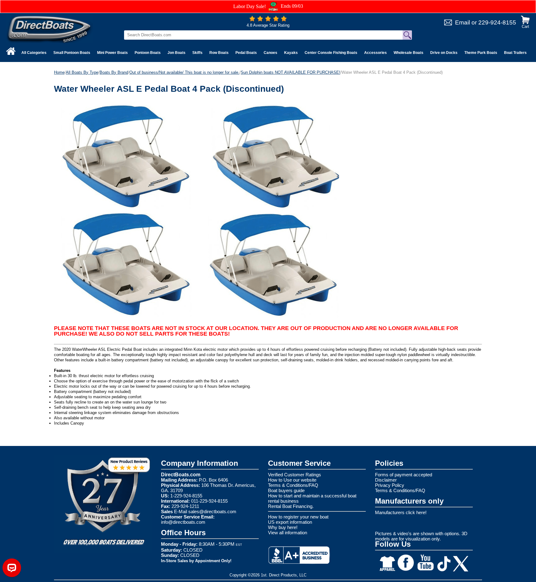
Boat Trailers (515, 53)
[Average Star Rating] (268, 20)
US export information (290, 522)
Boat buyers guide (286, 490)
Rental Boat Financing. (291, 506)
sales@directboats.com (212, 511)
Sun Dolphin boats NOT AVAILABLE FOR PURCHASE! (290, 72)
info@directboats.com (183, 522)
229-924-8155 (497, 22)
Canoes (270, 53)
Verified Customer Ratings (294, 474)
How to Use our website (292, 480)
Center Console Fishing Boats (331, 53)
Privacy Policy (389, 485)
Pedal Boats (246, 53)
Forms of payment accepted (403, 474)
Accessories (375, 53)
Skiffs (197, 53)
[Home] (11, 51)
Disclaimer (386, 480)
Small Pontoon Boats (71, 53)
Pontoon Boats (148, 53)
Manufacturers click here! (401, 512)
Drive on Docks (444, 53)
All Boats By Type (82, 72)
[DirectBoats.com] (49, 29)
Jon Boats (176, 53)
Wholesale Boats (408, 53)
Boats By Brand (114, 72)
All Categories (34, 53)
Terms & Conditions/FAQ (293, 485)
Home (59, 72)
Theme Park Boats (480, 53)
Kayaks (291, 53)
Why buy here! (282, 527)
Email (462, 22)
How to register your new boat (298, 516)
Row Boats (219, 53)
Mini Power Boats (112, 53)
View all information (287, 532)
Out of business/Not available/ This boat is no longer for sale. (184, 72)
